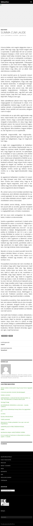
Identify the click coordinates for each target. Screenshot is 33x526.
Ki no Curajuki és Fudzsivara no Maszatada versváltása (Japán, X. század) (15, 435)
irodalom (4, 335)
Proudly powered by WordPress (8, 524)
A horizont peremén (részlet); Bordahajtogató (13, 392)
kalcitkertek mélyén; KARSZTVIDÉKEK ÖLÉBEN (13, 432)
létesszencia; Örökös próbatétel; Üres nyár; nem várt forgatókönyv (15, 423)
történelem (4, 480)
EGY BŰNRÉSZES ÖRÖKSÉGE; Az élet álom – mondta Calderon (14, 405)
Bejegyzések (4, 29)
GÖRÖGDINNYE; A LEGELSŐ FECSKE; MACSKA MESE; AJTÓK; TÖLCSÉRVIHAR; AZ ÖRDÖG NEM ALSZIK (15, 398)
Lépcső (5, 343)
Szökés (2, 429)
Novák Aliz (23, 35)
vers (2, 474)
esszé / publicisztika (6, 459)
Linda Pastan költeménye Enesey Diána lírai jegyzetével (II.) (15, 410)
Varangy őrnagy (5, 402)
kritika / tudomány (5, 465)
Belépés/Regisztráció (6, 457)
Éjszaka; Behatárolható (7, 416)
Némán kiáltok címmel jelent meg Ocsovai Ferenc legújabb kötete (16, 388)
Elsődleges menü (31, 2)
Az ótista (3, 413)
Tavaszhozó (6, 349)
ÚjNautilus (5, 2)
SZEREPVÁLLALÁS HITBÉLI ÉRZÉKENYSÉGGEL (12, 426)
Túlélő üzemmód (5, 419)
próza (10, 335)
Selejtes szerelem (5, 395)
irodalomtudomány (6, 477)
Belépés (3, 511)
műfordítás (4, 471)
